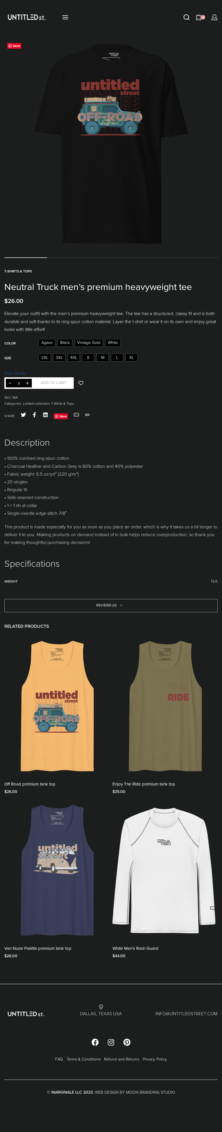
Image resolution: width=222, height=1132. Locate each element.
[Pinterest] (127, 1042)
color (10, 343)
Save (16, 46)
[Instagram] (111, 1042)
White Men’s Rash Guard (135, 948)
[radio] (47, 342)
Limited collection (36, 404)
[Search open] (186, 17)
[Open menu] (65, 17)
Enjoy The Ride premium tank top (143, 784)
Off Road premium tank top (30, 784)
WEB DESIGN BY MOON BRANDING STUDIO (135, 1092)
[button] (111, 605)
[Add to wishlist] (81, 383)
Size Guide (15, 373)
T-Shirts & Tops (18, 271)
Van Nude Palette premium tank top (37, 948)
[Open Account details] (214, 17)
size (7, 358)
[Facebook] (95, 1042)
